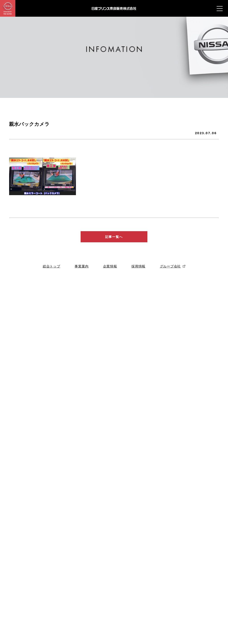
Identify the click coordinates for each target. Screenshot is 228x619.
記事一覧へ (114, 237)
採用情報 (138, 266)
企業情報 (110, 266)
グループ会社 (170, 266)
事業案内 (82, 266)
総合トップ (51, 266)
